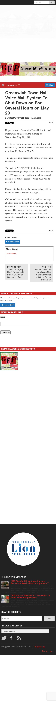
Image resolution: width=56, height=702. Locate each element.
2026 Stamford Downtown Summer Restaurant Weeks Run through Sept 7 (30, 582)
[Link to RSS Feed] (19, 639)
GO (52, 2)
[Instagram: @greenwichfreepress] (9, 360)
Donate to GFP (7, 304)
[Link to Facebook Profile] (11, 639)
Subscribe (5, 332)
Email (2, 316)
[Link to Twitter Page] (3, 639)
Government (13, 241)
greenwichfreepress (18, 118)
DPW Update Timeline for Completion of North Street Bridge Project (30, 596)
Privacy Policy (39, 646)
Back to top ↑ (48, 651)
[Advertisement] (28, 33)
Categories (12, 84)
